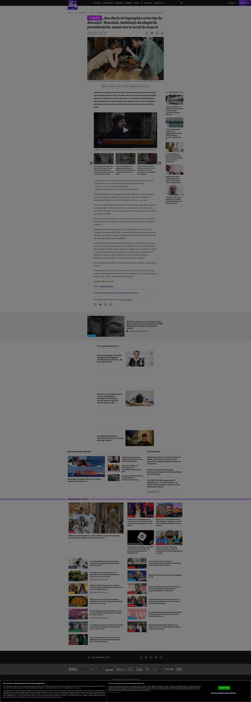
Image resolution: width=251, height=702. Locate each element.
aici (80, 693)
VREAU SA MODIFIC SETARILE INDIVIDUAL (223, 693)
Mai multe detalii (78, 687)
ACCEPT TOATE (224, 688)
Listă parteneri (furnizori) (115, 692)
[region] (125, 691)
